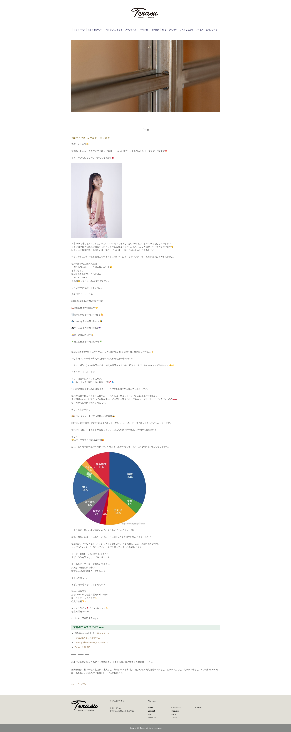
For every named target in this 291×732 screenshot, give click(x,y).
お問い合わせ (211, 30)
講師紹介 (155, 30)
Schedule (152, 718)
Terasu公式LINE (82, 647)
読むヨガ (173, 30)
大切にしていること (114, 30)
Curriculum (176, 708)
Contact (198, 708)
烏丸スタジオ (103, 633)
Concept (151, 711)
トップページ (79, 30)
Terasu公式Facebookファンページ (91, 642)
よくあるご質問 (186, 30)
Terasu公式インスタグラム (87, 638)
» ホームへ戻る (78, 684)
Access (174, 718)
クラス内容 (144, 30)
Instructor (175, 711)
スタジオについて (95, 30)
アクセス (199, 30)
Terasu (143, 728)
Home (150, 708)
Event (150, 714)
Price (173, 714)
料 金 (164, 30)
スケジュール (130, 30)
